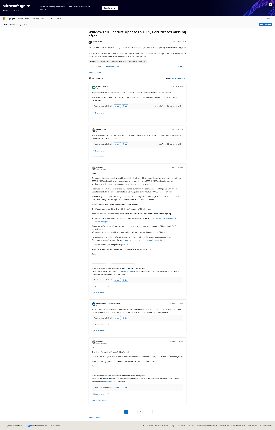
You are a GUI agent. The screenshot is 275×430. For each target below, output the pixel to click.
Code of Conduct (237, 426)
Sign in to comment (96, 72)
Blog (172, 426)
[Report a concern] (108, 113)
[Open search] (264, 19)
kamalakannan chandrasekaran (108, 303)
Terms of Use (224, 426)
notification (107, 381)
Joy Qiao (99, 167)
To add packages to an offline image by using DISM (143, 240)
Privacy (190, 426)
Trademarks (252, 426)
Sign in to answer (95, 417)
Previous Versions (161, 426)
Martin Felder (101, 129)
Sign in (269, 19)
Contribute (182, 426)
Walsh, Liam (97, 41)
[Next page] (151, 412)
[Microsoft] (4, 18)
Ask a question (265, 24)
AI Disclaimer (148, 426)
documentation (127, 271)
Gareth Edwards (102, 87)
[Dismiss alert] (270, 4)
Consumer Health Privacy (206, 426)
